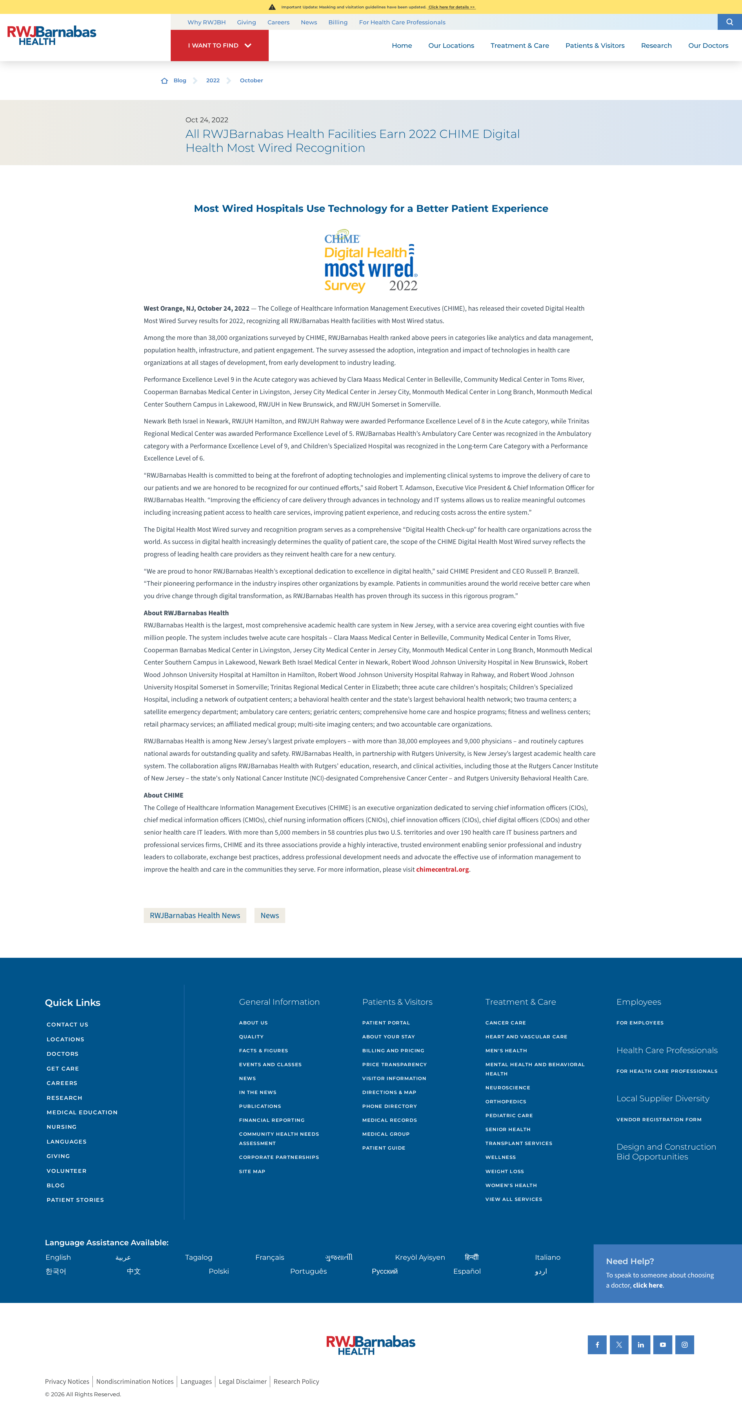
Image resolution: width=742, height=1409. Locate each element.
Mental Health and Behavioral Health (535, 1069)
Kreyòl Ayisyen (420, 1257)
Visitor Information (394, 1078)
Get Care (63, 1068)
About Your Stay (388, 1037)
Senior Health (508, 1129)
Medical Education (82, 1112)
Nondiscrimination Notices (135, 1382)
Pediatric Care (509, 1115)
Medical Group (386, 1134)
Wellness (500, 1157)
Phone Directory (389, 1106)
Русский (385, 1271)
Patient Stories (75, 1200)
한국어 (56, 1271)
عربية (123, 1257)
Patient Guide (384, 1148)
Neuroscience (507, 1088)
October (251, 80)
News (309, 22)
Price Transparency (394, 1064)
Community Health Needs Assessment (279, 1138)
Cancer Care (505, 1023)
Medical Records (389, 1120)
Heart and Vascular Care (526, 1037)
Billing (338, 22)
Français (269, 1257)
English (58, 1257)
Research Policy (296, 1382)
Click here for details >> (452, 7)
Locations (66, 1039)
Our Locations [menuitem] (451, 45)
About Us (253, 1023)
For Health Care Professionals (402, 22)
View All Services (513, 1199)
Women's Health (511, 1185)
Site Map (252, 1171)
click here (648, 1285)
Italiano (548, 1257)
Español (467, 1271)
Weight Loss (504, 1171)
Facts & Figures (263, 1050)
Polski (219, 1271)
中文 (134, 1271)
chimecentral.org (442, 869)
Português (308, 1271)
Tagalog (198, 1257)
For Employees (640, 1023)
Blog (180, 80)
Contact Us (68, 1024)
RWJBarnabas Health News (195, 915)
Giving (246, 22)
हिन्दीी (472, 1257)
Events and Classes (270, 1064)
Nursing (62, 1127)
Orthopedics (506, 1101)
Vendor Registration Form (659, 1119)
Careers (279, 22)
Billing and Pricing (393, 1050)
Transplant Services (518, 1143)
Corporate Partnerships (279, 1157)
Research (65, 1098)
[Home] (85, 38)
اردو (541, 1271)
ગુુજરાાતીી (339, 1257)
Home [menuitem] (402, 45)
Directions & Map (389, 1092)
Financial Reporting (272, 1120)
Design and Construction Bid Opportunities (666, 1152)
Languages (67, 1141)
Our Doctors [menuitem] (708, 45)
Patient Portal (386, 1023)
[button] (730, 22)
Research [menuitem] (656, 45)
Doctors (63, 1054)
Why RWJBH (207, 22)
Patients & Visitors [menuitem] (595, 45)
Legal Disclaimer (243, 1382)
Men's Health (506, 1050)
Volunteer (67, 1171)
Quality (251, 1037)
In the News (258, 1092)
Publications (260, 1106)
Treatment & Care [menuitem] (520, 45)
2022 (213, 80)
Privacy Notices (67, 1382)
